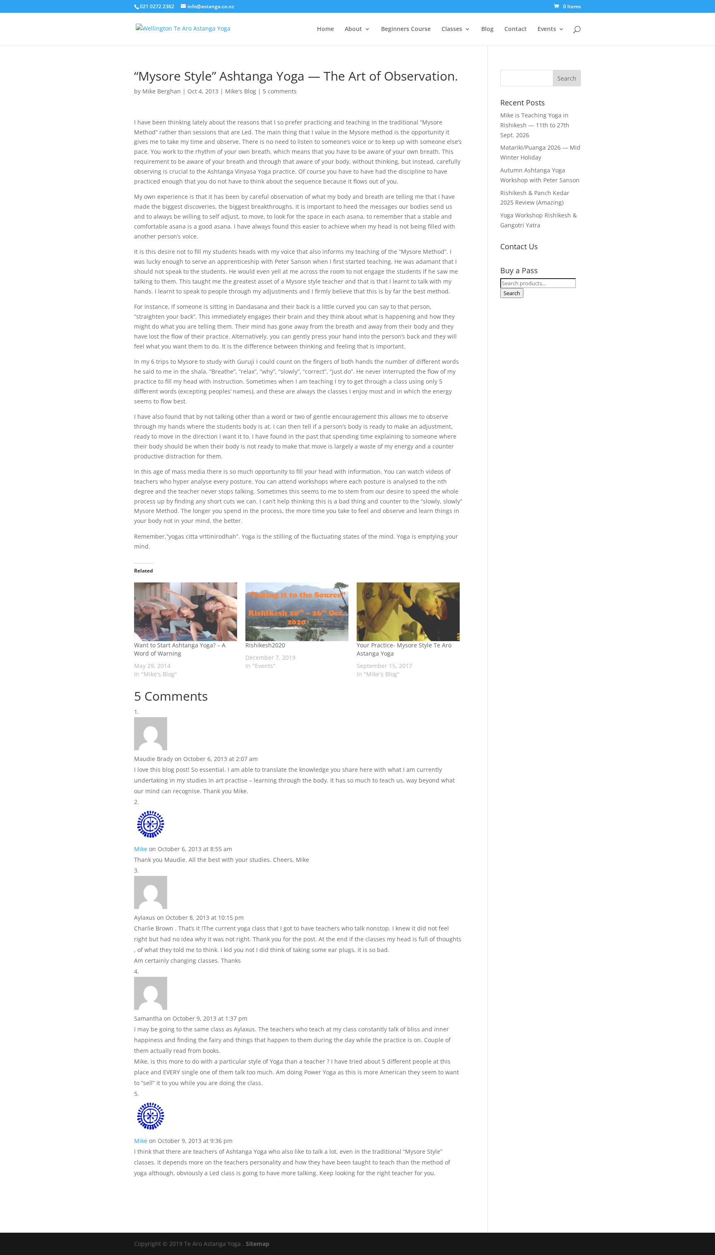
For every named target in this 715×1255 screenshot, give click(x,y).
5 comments (280, 91)
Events (546, 29)
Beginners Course (406, 29)
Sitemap (257, 1244)
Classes (451, 29)
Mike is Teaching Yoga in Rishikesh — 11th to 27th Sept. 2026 (534, 125)
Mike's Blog (240, 91)
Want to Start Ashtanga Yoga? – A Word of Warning (180, 649)
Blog (487, 29)
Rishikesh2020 (265, 645)
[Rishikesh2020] (296, 611)
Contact (515, 29)
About (353, 29)
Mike (140, 849)
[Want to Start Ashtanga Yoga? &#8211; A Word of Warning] (185, 611)
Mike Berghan (161, 91)
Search (512, 293)
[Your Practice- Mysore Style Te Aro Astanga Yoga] (408, 611)
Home (325, 29)
